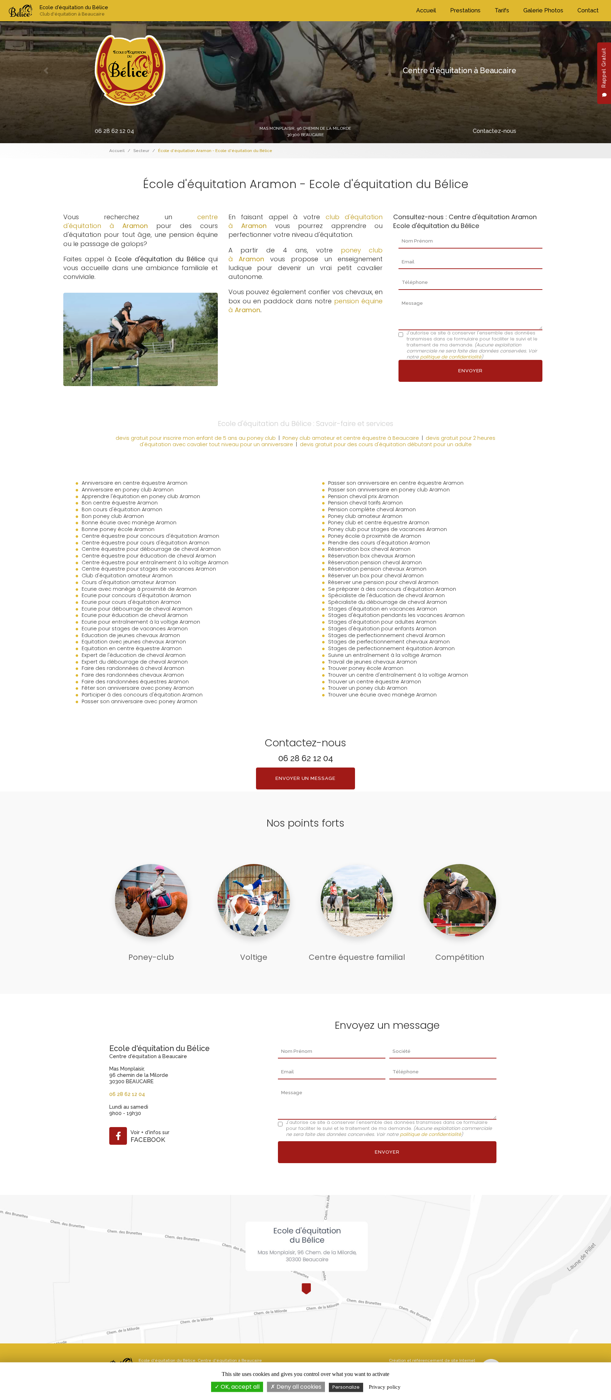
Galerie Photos (543, 10)
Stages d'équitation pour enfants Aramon (382, 628)
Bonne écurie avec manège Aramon (129, 522)
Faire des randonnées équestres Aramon (135, 681)
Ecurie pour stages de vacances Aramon (135, 628)
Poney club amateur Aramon (365, 516)
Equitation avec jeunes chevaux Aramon (134, 641)
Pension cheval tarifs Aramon (365, 502)
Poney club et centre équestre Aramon (378, 522)
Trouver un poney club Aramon (367, 688)
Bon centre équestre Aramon (120, 502)
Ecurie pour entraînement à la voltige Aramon (141, 621)
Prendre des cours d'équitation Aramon (379, 542)
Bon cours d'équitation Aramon (122, 509)
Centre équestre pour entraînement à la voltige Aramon (155, 562)
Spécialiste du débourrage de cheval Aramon (387, 602)
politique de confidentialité (450, 357)
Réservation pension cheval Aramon (375, 562)
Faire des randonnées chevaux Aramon (133, 674)
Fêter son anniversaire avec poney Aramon (138, 688)
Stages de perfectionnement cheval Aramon (386, 635)
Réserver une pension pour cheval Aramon (383, 582)
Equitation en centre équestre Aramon (132, 648)
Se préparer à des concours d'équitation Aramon (392, 589)
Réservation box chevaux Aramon (371, 555)
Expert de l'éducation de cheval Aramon (134, 655)
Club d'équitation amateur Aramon (127, 575)
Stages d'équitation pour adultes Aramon (382, 621)
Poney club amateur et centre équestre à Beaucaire (351, 438)
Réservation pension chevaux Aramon (377, 568)
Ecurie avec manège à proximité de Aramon (139, 589)
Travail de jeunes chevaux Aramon (372, 661)
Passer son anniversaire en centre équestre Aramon (396, 482)
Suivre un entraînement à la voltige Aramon (384, 655)
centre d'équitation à (140, 221)
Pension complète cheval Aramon (372, 509)
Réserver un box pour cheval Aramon (376, 575)
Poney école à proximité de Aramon (374, 535)
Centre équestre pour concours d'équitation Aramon (150, 535)
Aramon (247, 309)
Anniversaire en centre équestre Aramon (134, 482)
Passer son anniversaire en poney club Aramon (389, 489)
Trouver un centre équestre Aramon (374, 681)
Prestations (465, 10)
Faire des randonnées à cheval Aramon (133, 668)
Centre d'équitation (217, 1360)
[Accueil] (21, 10)
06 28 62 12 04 (114, 131)
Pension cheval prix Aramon (363, 496)
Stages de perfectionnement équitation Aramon (391, 648)
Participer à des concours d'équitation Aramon (142, 694)
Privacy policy (385, 1387)
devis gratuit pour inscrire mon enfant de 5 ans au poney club (196, 438)
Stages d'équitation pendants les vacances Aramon (396, 615)
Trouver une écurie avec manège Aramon (382, 694)
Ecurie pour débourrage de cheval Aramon (137, 608)
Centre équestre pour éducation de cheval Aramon (149, 555)
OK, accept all (239, 1387)
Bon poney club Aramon (113, 516)
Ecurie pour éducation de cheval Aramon (135, 615)
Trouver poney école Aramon (365, 668)
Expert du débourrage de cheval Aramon (135, 661)
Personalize (346, 1387)
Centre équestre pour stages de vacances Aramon (149, 568)
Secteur (141, 150)
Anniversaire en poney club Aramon (128, 489)
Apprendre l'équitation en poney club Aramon (141, 496)
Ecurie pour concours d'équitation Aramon (136, 595)
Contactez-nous (494, 131)
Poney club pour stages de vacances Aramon (387, 529)
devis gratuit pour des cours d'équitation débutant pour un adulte (386, 444)
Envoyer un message (305, 778)
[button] (46, 70)
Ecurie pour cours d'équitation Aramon (131, 602)
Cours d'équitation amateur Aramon (129, 582)
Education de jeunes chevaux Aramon (131, 635)
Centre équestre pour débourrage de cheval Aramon (151, 549)
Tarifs (502, 10)
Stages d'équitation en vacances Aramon (382, 608)
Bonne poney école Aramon (118, 529)
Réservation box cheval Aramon (369, 549)
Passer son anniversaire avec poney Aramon (139, 701)
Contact (588, 10)
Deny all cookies (298, 1387)
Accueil (426, 10)
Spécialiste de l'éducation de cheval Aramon (386, 595)
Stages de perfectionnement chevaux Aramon (389, 641)
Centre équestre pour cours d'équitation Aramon (145, 542)
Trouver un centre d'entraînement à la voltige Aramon (398, 674)
